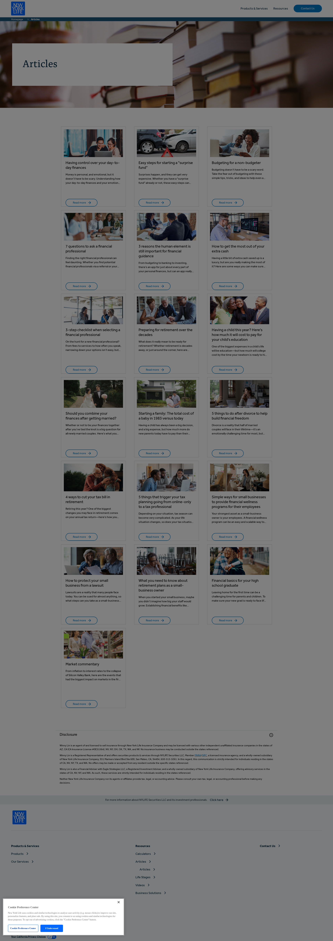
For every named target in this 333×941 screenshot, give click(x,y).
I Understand (51, 928)
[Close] (118, 902)
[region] (63, 916)
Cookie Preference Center (23, 928)
